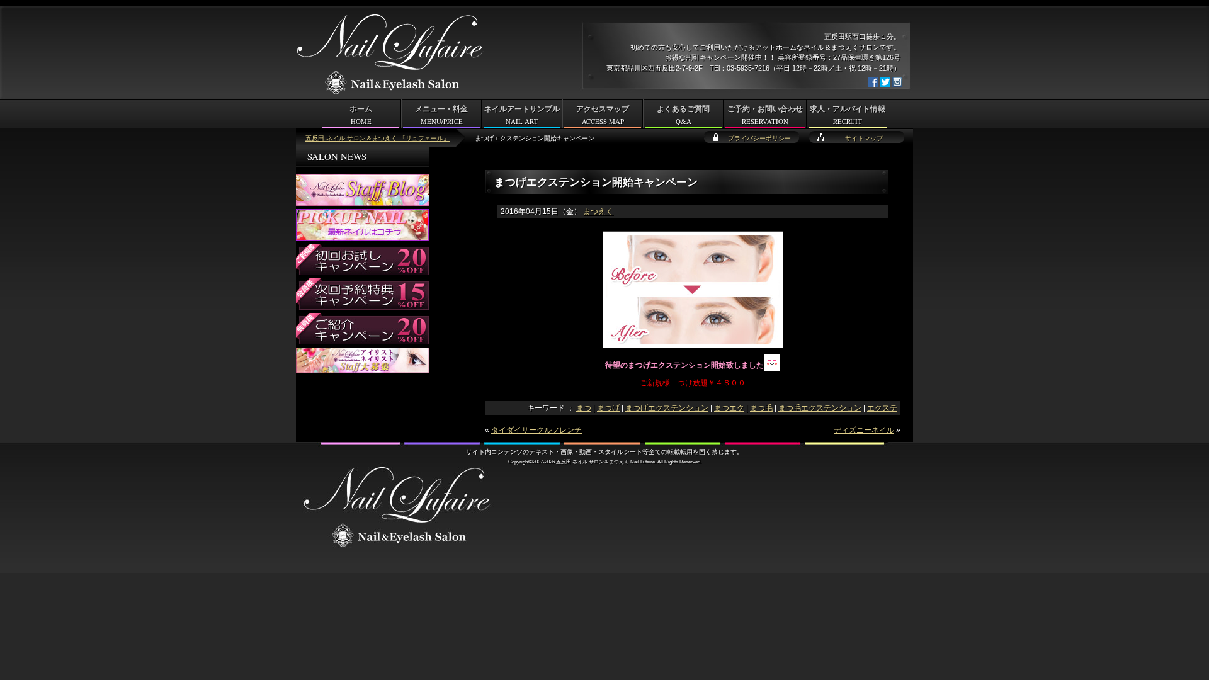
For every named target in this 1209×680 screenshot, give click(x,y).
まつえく (598, 211)
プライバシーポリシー (759, 138)
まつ (583, 408)
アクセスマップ (602, 115)
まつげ (608, 408)
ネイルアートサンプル (522, 115)
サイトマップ (864, 138)
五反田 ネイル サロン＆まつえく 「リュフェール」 (377, 138)
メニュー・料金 (441, 115)
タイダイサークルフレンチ (536, 430)
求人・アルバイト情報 (847, 115)
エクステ (882, 408)
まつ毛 (761, 408)
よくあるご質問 (683, 115)
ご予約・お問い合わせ (765, 115)
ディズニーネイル (864, 430)
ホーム (360, 115)
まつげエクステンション (666, 408)
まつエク (729, 408)
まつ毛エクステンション (819, 408)
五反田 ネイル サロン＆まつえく (592, 461)
